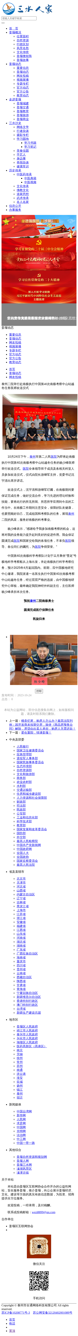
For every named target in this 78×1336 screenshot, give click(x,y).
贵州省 (21, 969)
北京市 (21, 878)
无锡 (20, 1054)
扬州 (20, 1085)
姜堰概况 (15, 32)
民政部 (21, 809)
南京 (20, 1050)
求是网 (21, 1123)
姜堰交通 (23, 107)
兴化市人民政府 (27, 1038)
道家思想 (23, 194)
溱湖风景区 (24, 1168)
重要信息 (23, 67)
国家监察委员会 (27, 860)
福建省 (21, 926)
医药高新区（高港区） (32, 1046)
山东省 (21, 933)
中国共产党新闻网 (29, 845)
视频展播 (23, 79)
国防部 (21, 833)
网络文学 (23, 127)
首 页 (13, 28)
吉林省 (21, 902)
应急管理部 (24, 754)
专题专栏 (23, 83)
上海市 (21, 910)
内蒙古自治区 (26, 894)
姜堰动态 (15, 64)
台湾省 (21, 1008)
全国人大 (23, 852)
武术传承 (23, 198)
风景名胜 (23, 48)
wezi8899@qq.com (43, 1212)
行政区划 (23, 44)
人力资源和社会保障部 (32, 797)
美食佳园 (23, 150)
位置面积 (23, 36)
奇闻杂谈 (23, 162)
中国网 (21, 1127)
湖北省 (21, 941)
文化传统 (23, 52)
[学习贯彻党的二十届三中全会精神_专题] (39, 245)
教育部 (21, 825)
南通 (20, 1070)
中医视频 (30, 182)
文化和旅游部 (26, 774)
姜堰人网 (23, 1160)
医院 (54, 456)
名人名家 (23, 201)
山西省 (21, 890)
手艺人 (21, 154)
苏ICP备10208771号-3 (16, 1312)
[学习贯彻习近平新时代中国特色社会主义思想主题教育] (39, 295)
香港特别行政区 (27, 1000)
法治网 (21, 1135)
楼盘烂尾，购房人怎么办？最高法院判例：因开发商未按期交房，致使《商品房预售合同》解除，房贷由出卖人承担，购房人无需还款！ (42, 724)
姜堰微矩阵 (24, 56)
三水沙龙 (15, 123)
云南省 (21, 973)
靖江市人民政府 (27, 1030)
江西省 (21, 929)
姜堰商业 (23, 119)
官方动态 (23, 87)
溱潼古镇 (23, 1172)
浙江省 (21, 918)
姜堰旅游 (23, 115)
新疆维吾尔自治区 (29, 996)
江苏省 (21, 914)
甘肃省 (21, 985)
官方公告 (23, 91)
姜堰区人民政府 (27, 1026)
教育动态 (23, 95)
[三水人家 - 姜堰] (28, 14)
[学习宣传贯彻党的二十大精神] (39, 279)
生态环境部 (24, 766)
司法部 (21, 805)
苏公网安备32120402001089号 (52, 1312)
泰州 (33, 456)
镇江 (20, 1089)
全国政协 (23, 856)
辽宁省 (21, 898)
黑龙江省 (23, 906)
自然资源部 (24, 770)
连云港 (21, 1073)
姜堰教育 (23, 111)
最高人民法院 (26, 864)
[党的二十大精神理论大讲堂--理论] (39, 261)
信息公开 (15, 205)
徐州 (20, 1058)
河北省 (21, 886)
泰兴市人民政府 (27, 1034)
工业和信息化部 (27, 817)
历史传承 (15, 170)
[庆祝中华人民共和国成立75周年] (39, 226)
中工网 (21, 1139)
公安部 (21, 813)
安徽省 (21, 922)
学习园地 (23, 138)
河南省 (21, 937)
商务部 (21, 778)
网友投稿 (23, 75)
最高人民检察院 (27, 841)
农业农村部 (24, 782)
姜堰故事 (23, 60)
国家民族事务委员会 (30, 762)
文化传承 (23, 186)
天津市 (21, 882)
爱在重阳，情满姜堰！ (36, 732)
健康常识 (23, 166)
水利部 (21, 785)
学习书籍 (30, 142)
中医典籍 (30, 178)
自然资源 (23, 40)
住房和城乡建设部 (29, 793)
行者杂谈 (23, 131)
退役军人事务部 (27, 758)
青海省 (21, 989)
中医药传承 (24, 174)
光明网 (21, 1131)
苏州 (20, 1066)
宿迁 (20, 1097)
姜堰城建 (23, 103)
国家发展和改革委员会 (32, 829)
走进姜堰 (15, 99)
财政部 (21, 801)
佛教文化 (23, 190)
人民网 (21, 1119)
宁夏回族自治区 (27, 993)
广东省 (21, 949)
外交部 (21, 837)
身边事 (21, 158)
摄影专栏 (23, 134)
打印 (39, 691)
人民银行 (23, 746)
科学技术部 (24, 821)
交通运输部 (24, 789)
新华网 (21, 1115)
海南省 (21, 957)
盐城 (20, 1081)
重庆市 (21, 961)
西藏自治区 (24, 977)
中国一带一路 (26, 1143)
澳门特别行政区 (27, 1004)
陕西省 (21, 981)
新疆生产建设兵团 (29, 1012)
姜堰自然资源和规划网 (32, 1156)
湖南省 (21, 945)
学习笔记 (30, 146)
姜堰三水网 (24, 1164)
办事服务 (15, 209)
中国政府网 (24, 849)
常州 (20, 1062)
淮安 (20, 1077)
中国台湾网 (24, 1111)
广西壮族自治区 (27, 953)
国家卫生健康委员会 (30, 750)
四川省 (21, 965)
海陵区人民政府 (27, 1042)
